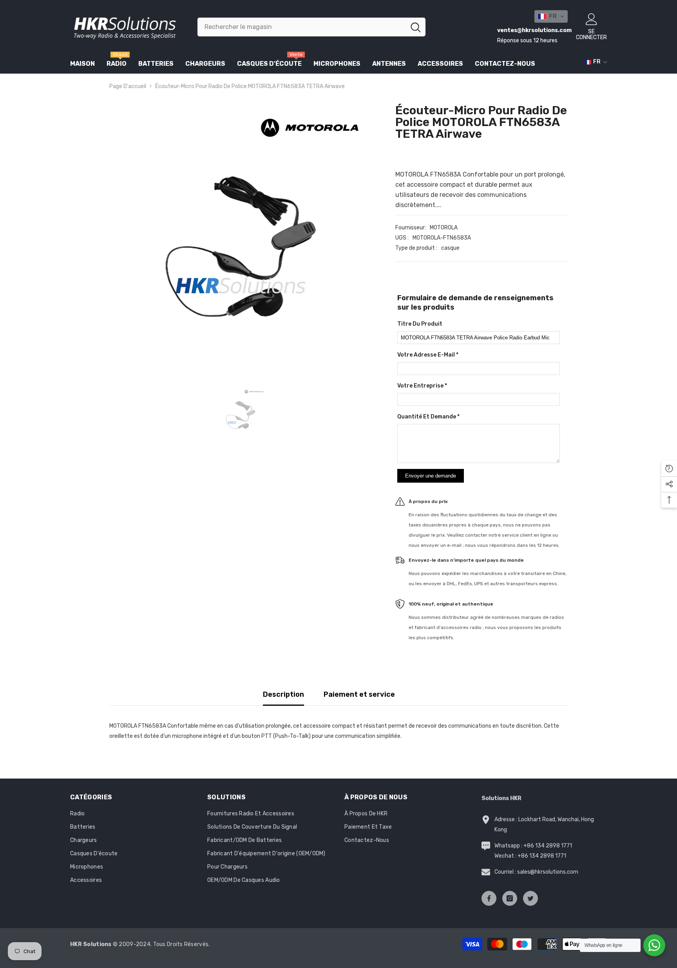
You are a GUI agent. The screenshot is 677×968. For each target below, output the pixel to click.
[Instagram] (509, 898)
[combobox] (301, 27)
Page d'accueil (127, 86)
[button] (551, 16)
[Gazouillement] (530, 898)
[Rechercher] (311, 27)
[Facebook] (489, 898)
